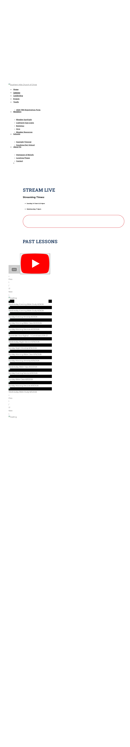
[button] (30, 303)
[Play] (35, 263)
